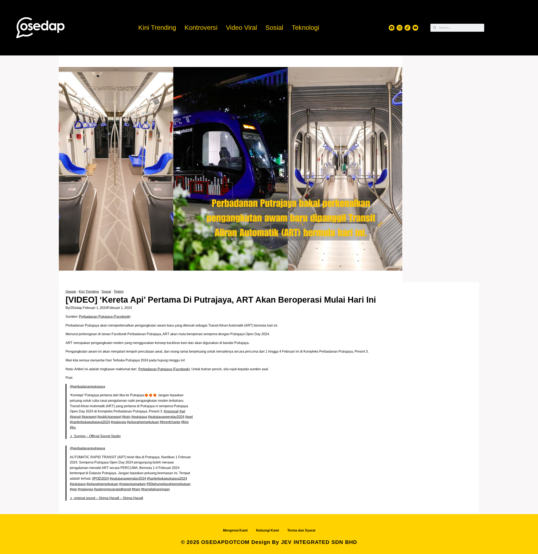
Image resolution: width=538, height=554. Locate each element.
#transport (89, 417)
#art (182, 411)
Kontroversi (201, 27)
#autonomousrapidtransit (112, 489)
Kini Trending (157, 27)
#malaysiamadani (132, 484)
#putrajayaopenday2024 (166, 417)
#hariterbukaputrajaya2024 (90, 422)
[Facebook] (392, 28)
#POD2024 (100, 478)
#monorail (171, 411)
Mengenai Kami (235, 530)
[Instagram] (399, 28)
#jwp (73, 489)
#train (126, 417)
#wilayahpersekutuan (143, 422)
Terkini (119, 291)
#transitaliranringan (155, 489)
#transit (75, 417)
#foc (73, 427)
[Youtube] (415, 28)
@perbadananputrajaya (87, 386)
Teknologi (305, 27)
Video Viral (241, 27)
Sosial (274, 27)
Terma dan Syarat (301, 530)
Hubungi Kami (267, 530)
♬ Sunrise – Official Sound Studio (95, 436)
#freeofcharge (170, 422)
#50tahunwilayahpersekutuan (168, 484)
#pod (189, 417)
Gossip (71, 291)
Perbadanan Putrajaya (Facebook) (105, 316)
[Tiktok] (407, 28)
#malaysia (118, 422)
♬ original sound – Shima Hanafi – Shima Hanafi (106, 498)
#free (185, 422)
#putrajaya (139, 417)
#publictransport (109, 417)
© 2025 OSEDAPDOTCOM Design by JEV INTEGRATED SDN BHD (269, 542)
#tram (136, 489)
